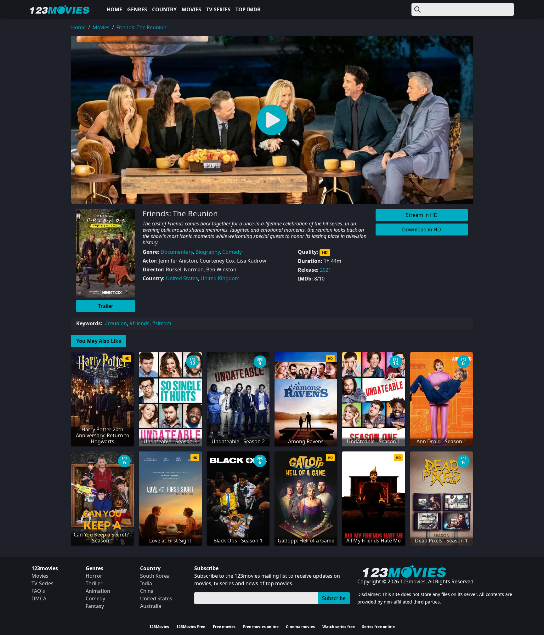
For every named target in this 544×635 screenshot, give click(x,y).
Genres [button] (137, 9)
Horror (94, 575)
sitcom (163, 323)
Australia (150, 606)
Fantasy (95, 606)
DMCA (38, 598)
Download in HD (421, 229)
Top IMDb (248, 9)
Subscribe (334, 598)
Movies (191, 9)
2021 (325, 269)
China (147, 590)
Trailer (105, 306)
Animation (98, 590)
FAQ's (38, 590)
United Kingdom (220, 278)
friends (141, 323)
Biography (208, 251)
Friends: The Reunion (141, 27)
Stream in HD (422, 215)
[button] (272, 120)
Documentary (177, 251)
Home (114, 9)
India (146, 583)
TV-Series (218, 9)
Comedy (232, 251)
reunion (117, 323)
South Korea (155, 575)
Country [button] (164, 9)
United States (182, 278)
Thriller (94, 583)
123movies (413, 581)
